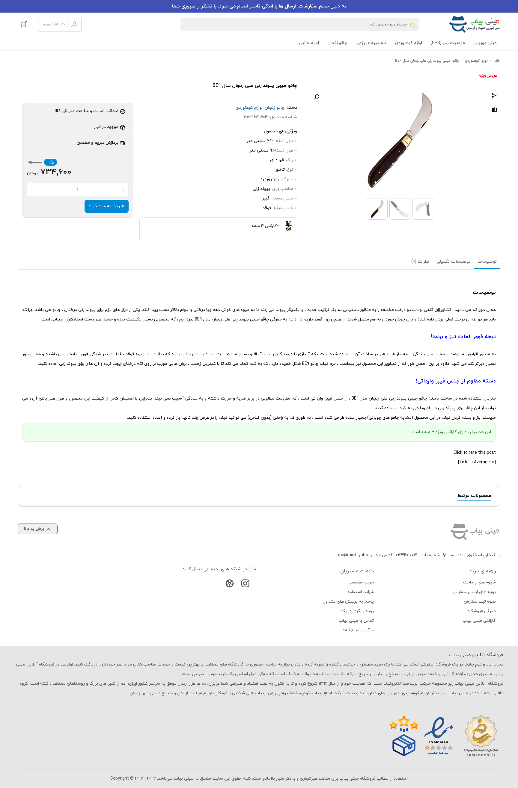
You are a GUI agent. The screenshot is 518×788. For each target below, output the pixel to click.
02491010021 (406, 555)
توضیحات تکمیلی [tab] (453, 261)
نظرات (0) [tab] (420, 261)
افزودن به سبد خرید (106, 206)
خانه (496, 60)
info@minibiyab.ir (352, 555)
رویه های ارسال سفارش (474, 592)
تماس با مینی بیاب (356, 621)
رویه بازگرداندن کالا (356, 611)
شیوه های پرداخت (479, 582)
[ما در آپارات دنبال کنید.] (229, 585)
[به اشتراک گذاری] (494, 96)
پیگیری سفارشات (358, 630)
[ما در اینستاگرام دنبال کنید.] (245, 585)
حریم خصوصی (361, 582)
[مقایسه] (494, 111)
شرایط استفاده (361, 592)
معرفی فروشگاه (482, 611)
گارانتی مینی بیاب (479, 621)
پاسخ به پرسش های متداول (348, 601)
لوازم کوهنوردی (476, 60)
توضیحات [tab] (487, 261)
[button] (316, 97)
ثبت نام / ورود (55, 24)
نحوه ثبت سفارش (480, 601)
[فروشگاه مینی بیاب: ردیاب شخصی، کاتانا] (474, 24)
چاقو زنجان (274, 108)
